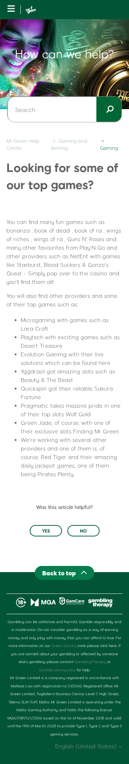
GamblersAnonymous (57, 670)
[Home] (30, 9)
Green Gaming (64, 645)
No (83, 530)
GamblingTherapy (90, 661)
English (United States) (86, 746)
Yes (46, 530)
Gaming (109, 148)
